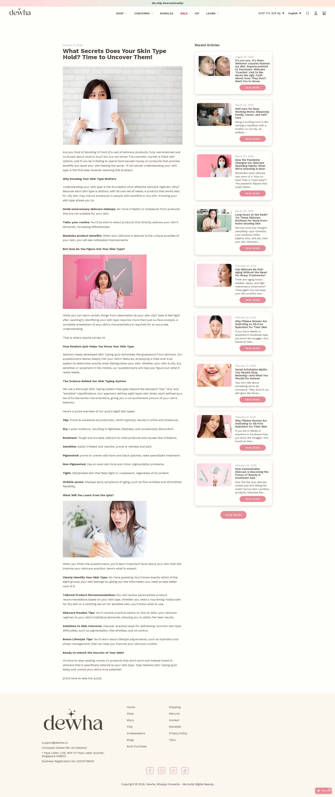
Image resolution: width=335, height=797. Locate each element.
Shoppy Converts (168, 784)
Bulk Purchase (137, 746)
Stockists (175, 726)
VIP (197, 13)
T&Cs (172, 740)
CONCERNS (142, 13)
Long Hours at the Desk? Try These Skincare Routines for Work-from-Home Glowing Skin (251, 219)
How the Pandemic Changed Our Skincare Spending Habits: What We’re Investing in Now (250, 164)
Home (131, 707)
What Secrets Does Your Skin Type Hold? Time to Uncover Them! (114, 54)
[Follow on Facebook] (150, 770)
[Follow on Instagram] (161, 770)
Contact (174, 720)
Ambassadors (136, 733)
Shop (120, 13)
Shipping (175, 707)
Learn (210, 13)
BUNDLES (166, 13)
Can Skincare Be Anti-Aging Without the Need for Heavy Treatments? (251, 272)
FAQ (129, 726)
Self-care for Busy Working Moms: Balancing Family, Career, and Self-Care (252, 113)
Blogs (130, 740)
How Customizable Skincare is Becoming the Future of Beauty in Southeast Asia (252, 473)
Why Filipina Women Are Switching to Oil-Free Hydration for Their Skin (251, 324)
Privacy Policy (178, 733)
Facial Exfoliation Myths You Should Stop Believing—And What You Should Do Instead (251, 374)
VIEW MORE (233, 515)
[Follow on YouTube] (173, 770)
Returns (174, 713)
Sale (184, 13)
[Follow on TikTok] (185, 770)
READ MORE (252, 87)
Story (130, 720)
